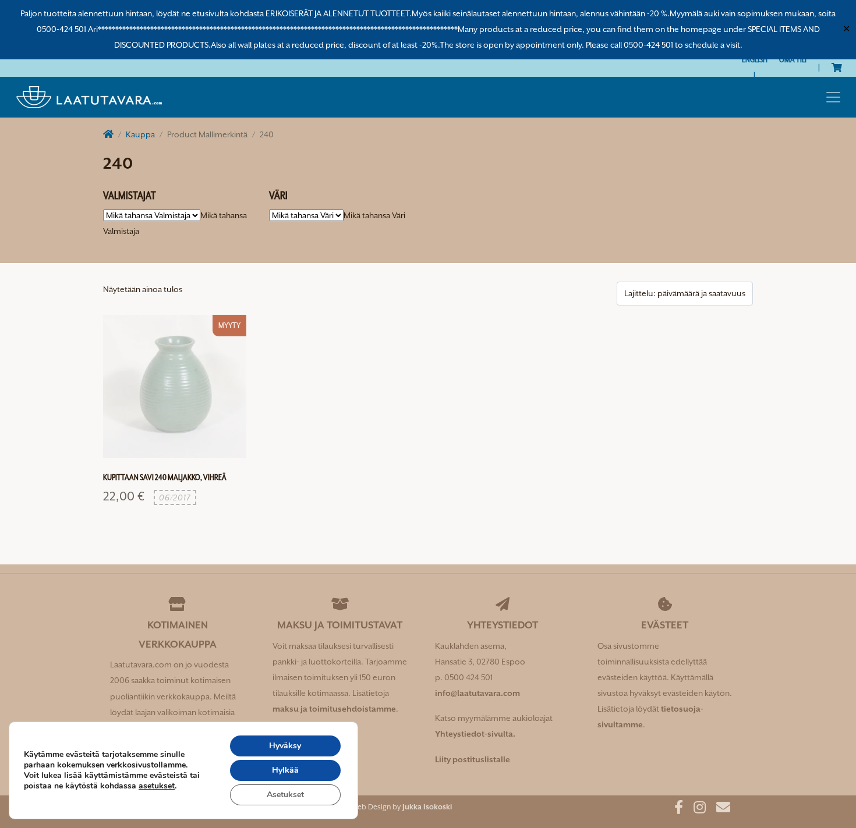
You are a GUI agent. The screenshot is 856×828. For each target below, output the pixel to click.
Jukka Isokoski (427, 806)
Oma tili (793, 59)
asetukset (157, 786)
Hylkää (285, 770)
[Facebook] (674, 809)
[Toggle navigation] (833, 97)
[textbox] (374, 215)
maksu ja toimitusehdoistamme (334, 708)
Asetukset (285, 794)
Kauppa (140, 134)
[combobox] (374, 215)
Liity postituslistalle (472, 759)
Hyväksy (285, 745)
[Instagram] (695, 809)
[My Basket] (837, 67)
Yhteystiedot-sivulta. (475, 733)
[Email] (719, 809)
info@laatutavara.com (477, 693)
